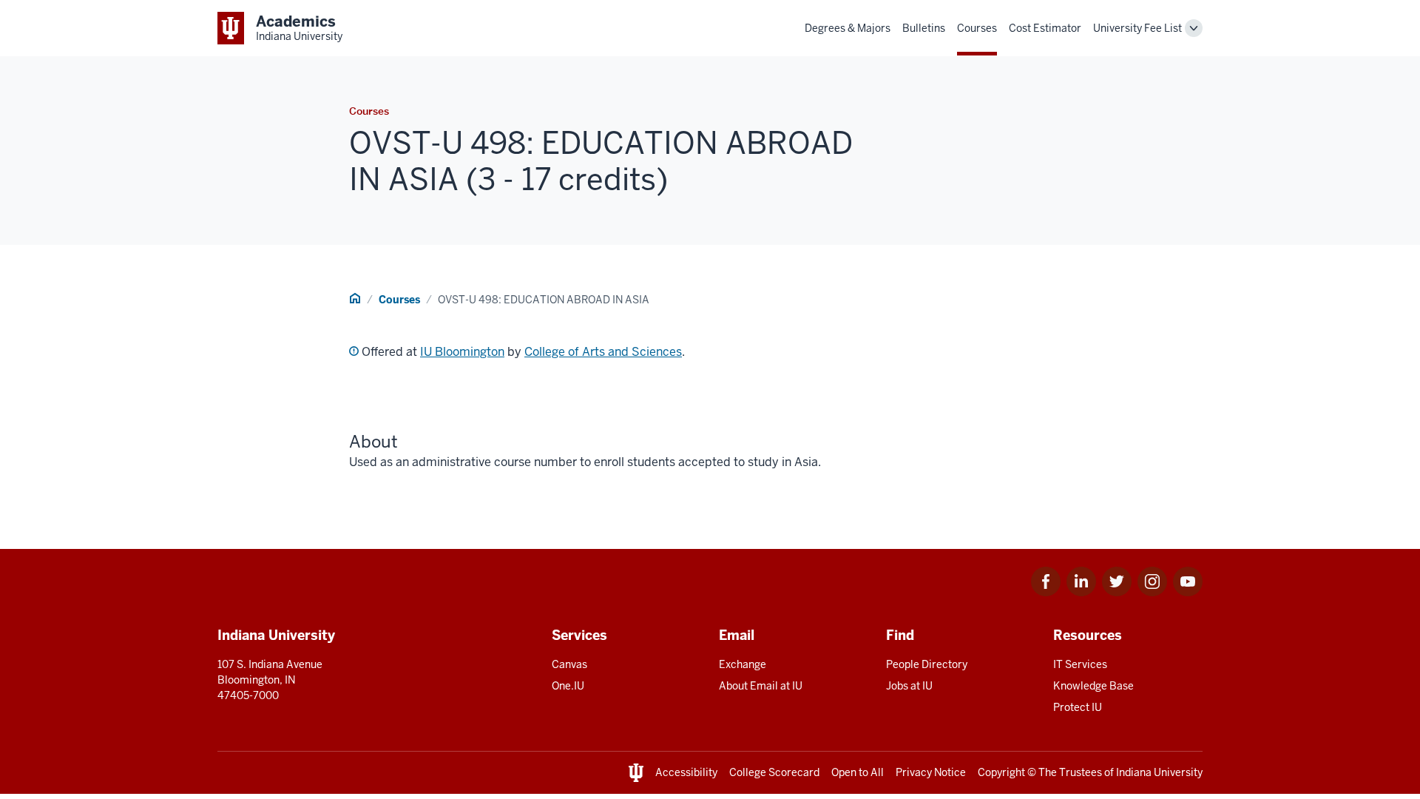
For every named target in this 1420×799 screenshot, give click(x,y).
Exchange (742, 664)
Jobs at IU (909, 685)
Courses (977, 28)
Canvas (569, 664)
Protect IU (1077, 707)
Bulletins (923, 28)
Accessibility (686, 772)
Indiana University (1159, 772)
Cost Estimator (1045, 28)
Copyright (1001, 772)
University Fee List (1137, 28)
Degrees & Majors (847, 28)
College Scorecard (774, 772)
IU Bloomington (462, 352)
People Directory (926, 664)
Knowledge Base (1093, 685)
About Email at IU (760, 685)
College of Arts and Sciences (603, 352)
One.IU (568, 685)
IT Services (1080, 664)
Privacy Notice (931, 772)
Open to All (857, 772)
